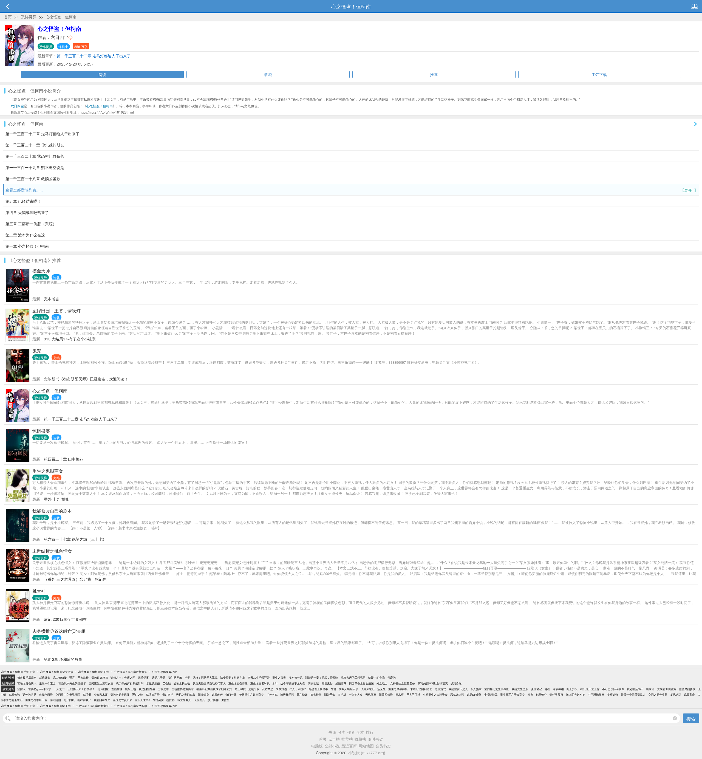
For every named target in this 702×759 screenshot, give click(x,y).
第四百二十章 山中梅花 (63, 459)
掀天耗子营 (287, 694)
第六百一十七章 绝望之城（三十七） (75, 539)
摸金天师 (41, 270)
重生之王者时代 (260, 683)
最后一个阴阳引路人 (633, 694)
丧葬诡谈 (612, 694)
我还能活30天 (635, 689)
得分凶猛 (103, 689)
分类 (342, 732)
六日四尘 (59, 37)
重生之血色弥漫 (238, 683)
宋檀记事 (143, 677)
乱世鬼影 (327, 683)
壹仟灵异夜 (556, 694)
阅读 (102, 74)
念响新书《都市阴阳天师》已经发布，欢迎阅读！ (86, 379)
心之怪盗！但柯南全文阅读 (56, 672)
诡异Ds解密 (474, 694)
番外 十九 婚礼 (56, 499)
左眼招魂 (116, 689)
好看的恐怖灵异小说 (164, 672)
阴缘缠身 (203, 694)
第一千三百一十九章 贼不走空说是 (34, 167)
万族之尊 (163, 689)
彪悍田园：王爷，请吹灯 (56, 310)
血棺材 (342, 694)
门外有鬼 (272, 694)
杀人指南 (476, 689)
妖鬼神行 (315, 694)
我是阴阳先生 (147, 689)
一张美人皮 (356, 694)
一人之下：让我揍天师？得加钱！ (74, 689)
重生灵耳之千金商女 (512, 694)
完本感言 (51, 298)
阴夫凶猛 (313, 683)
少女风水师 (100, 694)
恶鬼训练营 (457, 694)
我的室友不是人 (458, 689)
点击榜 (334, 739)
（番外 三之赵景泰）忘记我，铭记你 (75, 579)
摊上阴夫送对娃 (575, 694)
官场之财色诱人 (26, 683)
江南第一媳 (295, 677)
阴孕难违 (281, 689)
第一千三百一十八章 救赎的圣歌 (32, 178)
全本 (360, 732)
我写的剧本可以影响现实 (433, 683)
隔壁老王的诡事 (318, 689)
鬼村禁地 (14, 694)
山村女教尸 (84, 700)
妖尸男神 (213, 700)
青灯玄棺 (167, 694)
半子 (187, 677)
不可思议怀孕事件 (613, 689)
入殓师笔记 (368, 689)
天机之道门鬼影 (185, 694)
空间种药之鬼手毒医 (496, 689)
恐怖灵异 (28, 16)
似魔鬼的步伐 (687, 689)
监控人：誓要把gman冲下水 (34, 689)
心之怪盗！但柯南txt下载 (93, 672)
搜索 (691, 718)
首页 (8, 16)
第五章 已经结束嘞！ (23, 201)
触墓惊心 (541, 694)
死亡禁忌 (267, 689)
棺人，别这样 (298, 689)
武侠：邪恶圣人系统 (205, 677)
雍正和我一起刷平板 (247, 689)
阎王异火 (572, 689)
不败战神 (83, 677)
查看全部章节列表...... (351, 190)
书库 (332, 732)
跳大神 (39, 591)
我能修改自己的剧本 (52, 511)
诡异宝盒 (689, 694)
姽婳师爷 (340, 683)
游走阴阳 (55, 700)
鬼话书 (87, 694)
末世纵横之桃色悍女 (52, 551)
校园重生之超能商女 (251, 694)
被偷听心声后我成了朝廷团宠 (214, 689)
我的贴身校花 (99, 677)
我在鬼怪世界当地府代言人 (209, 683)
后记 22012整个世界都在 (65, 619)
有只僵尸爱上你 (589, 689)
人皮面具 (199, 700)
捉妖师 (170, 700)
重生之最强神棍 (397, 689)
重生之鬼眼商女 (47, 471)
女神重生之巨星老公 (402, 683)
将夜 (547, 689)
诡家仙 (650, 689)
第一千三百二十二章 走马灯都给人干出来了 (94, 55)
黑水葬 (399, 694)
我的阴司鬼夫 (102, 700)
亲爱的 (391, 677)
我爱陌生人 (184, 700)
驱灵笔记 (536, 689)
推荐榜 (347, 739)
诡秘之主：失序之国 (123, 677)
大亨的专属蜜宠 (666, 689)
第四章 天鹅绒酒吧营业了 (27, 212)
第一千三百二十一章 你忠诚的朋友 (34, 145)
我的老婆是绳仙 (119, 694)
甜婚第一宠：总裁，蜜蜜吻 (321, 677)
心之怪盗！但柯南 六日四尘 (18, 672)
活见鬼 (381, 689)
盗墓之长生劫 (182, 683)
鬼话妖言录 (153, 694)
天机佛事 (370, 694)
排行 (369, 732)
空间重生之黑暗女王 (101, 683)
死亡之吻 (137, 694)
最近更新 (349, 746)
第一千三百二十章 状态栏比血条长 (34, 156)
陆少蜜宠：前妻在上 (232, 677)
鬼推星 (225, 700)
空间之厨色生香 (657, 694)
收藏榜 (360, 739)
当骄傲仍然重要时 (183, 689)
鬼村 (333, 689)
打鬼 (530, 694)
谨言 (72, 677)
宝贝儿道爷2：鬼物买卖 (149, 700)
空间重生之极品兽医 (67, 694)
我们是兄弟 (175, 677)
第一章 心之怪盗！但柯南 (27, 246)
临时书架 (375, 739)
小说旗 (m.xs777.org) (366, 752)
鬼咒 (36, 351)
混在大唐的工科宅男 (353, 677)
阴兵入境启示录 (348, 689)
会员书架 (383, 746)
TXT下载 (599, 74)
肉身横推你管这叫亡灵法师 (58, 631)
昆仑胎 (167, 683)
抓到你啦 (456, 683)
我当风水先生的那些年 (72, 683)
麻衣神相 (558, 689)
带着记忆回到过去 (421, 689)
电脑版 (317, 746)
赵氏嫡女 (44, 677)
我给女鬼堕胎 (520, 689)
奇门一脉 (230, 694)
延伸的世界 (29, 694)
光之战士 (382, 683)
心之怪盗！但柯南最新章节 (130, 672)
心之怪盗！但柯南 (61, 16)
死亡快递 (302, 694)
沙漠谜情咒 (490, 694)
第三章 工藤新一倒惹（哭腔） (30, 223)
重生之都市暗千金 (36, 700)
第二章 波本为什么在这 (25, 235)
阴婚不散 (329, 694)
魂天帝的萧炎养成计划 (129, 683)
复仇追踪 (675, 694)
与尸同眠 (69, 700)
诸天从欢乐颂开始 (259, 677)
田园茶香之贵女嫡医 (361, 683)
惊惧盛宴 (41, 431)
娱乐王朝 (130, 689)
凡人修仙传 (60, 677)
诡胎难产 (217, 694)
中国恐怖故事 (596, 694)
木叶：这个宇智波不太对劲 (288, 683)
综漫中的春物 (376, 677)
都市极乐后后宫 (26, 677)
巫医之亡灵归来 (122, 700)
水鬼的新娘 (153, 683)
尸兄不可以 (413, 694)
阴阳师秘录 (386, 694)
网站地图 (366, 746)
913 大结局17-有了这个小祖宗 (70, 339)
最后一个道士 (47, 683)
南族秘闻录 (46, 694)
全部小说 (332, 746)
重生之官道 (279, 677)
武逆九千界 (158, 677)
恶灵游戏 (440, 689)
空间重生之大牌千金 (435, 694)
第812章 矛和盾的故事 (63, 659)
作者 (351, 732)
